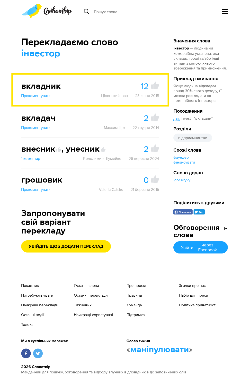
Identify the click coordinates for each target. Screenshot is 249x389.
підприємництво (192, 138)
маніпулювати (159, 349)
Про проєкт (136, 285)
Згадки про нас (192, 285)
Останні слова (86, 285)
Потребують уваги (37, 295)
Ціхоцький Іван (114, 95)
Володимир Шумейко (102, 158)
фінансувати (184, 162)
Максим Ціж (114, 127)
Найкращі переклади (39, 305)
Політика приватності (197, 305)
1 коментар (30, 158)
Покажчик (30, 285)
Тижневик (82, 305)
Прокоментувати (36, 95)
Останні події (32, 314)
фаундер (181, 157)
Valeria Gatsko (111, 189)
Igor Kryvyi (182, 180)
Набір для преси (193, 295)
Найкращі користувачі (93, 314)
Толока (27, 324)
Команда (134, 305)
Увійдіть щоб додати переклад (66, 246)
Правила (134, 295)
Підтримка (135, 314)
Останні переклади (91, 295)
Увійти (199, 247)
